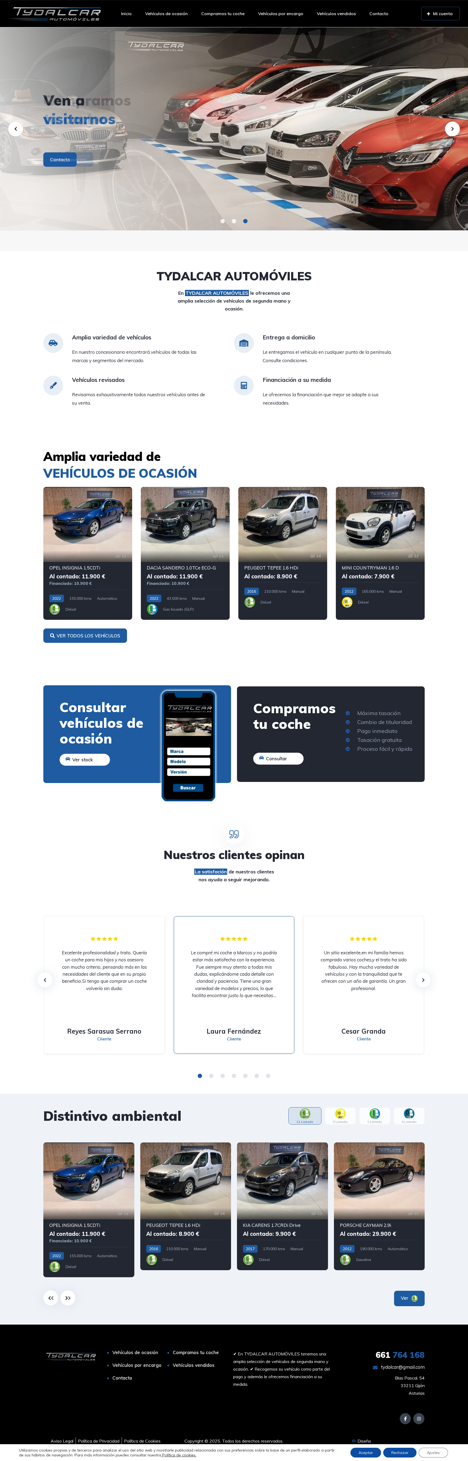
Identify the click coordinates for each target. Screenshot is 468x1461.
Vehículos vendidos (336, 13)
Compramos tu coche (223, 13)
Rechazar (399, 1452)
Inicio (126, 13)
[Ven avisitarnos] (234, 128)
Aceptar (366, 1452)
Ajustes (433, 1452)
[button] (222, 221)
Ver (405, 1298)
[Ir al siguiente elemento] (67, 1297)
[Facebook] (405, 1418)
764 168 (400, 1355)
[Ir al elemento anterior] (50, 1297)
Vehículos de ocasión (166, 13)
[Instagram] (418, 1418)
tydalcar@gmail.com (402, 1367)
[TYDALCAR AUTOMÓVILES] (54, 13)
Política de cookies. (178, 1455)
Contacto (378, 13)
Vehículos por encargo (280, 13)
